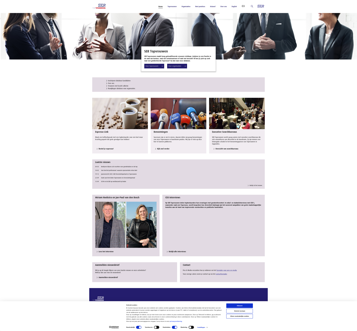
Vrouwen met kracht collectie (118, 86)
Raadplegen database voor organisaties (121, 88)
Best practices (200, 6)
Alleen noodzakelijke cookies (239, 316)
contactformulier (221, 274)
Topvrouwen (172, 6)
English (234, 6)
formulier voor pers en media (227, 270)
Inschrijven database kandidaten (119, 81)
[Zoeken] (252, 6)
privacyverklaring (176, 321)
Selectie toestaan (239, 311)
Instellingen (201, 327)
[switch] (156, 327)
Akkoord (239, 305)
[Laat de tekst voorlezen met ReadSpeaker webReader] (243, 7)
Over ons (223, 6)
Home (160, 6)
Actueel (213, 6)
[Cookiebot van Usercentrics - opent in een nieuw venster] (114, 327)
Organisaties (186, 6)
